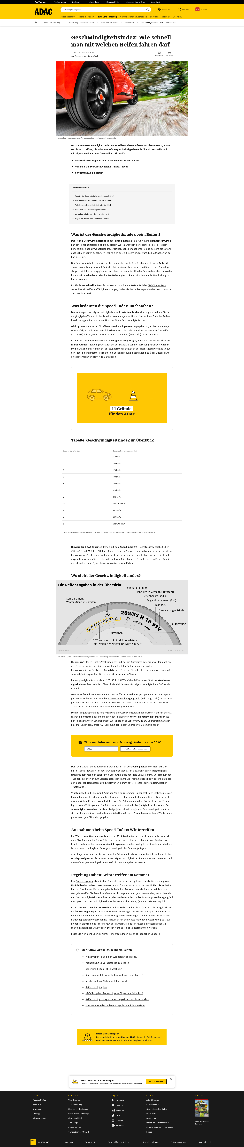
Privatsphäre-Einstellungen (119, 1142)
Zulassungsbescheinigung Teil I (124, 698)
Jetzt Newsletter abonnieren (135, 749)
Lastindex (159, 793)
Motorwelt (199, 1096)
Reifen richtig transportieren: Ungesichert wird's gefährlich (117, 999)
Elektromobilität (112, 2)
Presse (149, 1132)
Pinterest (120, 1125)
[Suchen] (147, 10)
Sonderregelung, (85, 881)
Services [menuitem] (154, 16)
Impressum (68, 1142)
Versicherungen (74, 1100)
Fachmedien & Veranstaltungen (159, 1127)
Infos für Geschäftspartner (157, 1123)
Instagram (120, 1110)
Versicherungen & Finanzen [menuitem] (133, 16)
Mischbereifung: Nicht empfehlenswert (106, 981)
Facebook (120, 1100)
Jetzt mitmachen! (156, 1081)
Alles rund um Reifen (109, 22)
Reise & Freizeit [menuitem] (86, 16)
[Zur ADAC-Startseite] (43, 11)
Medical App (38, 1104)
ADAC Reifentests (157, 285)
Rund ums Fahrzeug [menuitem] (107, 16)
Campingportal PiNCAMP (78, 1132)
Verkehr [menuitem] (166, 16)
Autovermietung (75, 1104)
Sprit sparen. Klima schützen (135, 2)
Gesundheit (155, 2)
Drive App (37, 1109)
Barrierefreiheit (205, 1142)
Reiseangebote (74, 1127)
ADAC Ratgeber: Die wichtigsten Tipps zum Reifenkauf (114, 993)
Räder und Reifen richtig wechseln (104, 968)
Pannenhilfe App (39, 1100)
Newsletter (151, 1118)
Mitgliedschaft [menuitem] (67, 16)
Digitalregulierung (150, 1142)
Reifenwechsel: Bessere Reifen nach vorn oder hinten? (114, 975)
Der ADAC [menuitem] (177, 16)
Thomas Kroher (81, 56)
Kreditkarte (76, 2)
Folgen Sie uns (117, 1096)
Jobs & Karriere (152, 1100)
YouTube (119, 1105)
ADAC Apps (36, 1096)
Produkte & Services (75, 1096)
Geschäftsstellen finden (156, 1109)
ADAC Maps (73, 1123)
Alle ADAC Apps (39, 1118)
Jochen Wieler (94, 56)
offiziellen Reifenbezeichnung (102, 666)
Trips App (36, 1114)
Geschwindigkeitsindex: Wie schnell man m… (159, 22)
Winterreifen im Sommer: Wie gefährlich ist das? (111, 956)
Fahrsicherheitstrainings (78, 1114)
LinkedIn (119, 1120)
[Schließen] (171, 1079)
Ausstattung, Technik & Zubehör (80, 22)
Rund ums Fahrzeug (52, 22)
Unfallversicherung (93, 2)
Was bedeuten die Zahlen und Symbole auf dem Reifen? (115, 1005)
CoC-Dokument (101, 720)
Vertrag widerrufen (178, 1142)
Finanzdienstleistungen (78, 1109)
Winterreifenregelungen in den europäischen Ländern (131, 933)
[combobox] (105, 9)
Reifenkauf (129, 22)
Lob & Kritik (151, 1114)
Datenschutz (90, 1142)
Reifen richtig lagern (96, 987)
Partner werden (152, 1104)
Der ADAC (149, 1096)
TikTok (118, 1115)
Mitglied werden (60, 2)
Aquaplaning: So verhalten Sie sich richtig (107, 962)
